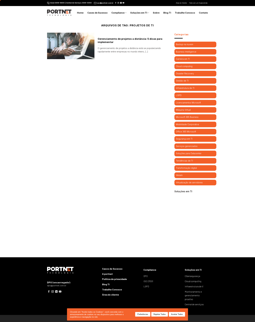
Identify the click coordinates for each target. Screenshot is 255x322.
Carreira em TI (183, 59)
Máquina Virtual (183, 110)
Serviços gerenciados (186, 146)
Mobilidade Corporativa (187, 124)
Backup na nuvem (184, 44)
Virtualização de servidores (189, 182)
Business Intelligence (186, 51)
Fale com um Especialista (198, 3)
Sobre (156, 12)
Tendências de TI (184, 160)
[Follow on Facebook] (116, 3)
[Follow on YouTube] (123, 3)
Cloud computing (184, 66)
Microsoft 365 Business (187, 117)
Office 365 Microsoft (186, 131)
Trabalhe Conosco (185, 12)
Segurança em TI (184, 139)
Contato (203, 12)
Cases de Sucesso (97, 12)
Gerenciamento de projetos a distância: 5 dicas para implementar (130, 40)
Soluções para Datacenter (188, 153)
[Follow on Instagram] (118, 3)
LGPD (179, 95)
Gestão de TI (182, 80)
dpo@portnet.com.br (56, 285)
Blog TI (167, 12)
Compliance (118, 12)
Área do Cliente (181, 3)
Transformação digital (186, 168)
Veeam (179, 175)
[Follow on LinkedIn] (121, 3)
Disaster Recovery (185, 73)
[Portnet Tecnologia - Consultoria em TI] (59, 12)
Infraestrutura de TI (185, 88)
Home (80, 12)
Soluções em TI (138, 12)
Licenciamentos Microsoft (188, 102)
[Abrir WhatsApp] (247, 314)
